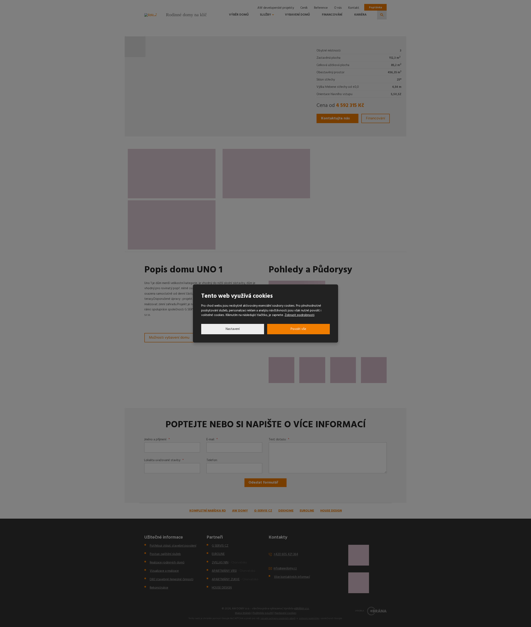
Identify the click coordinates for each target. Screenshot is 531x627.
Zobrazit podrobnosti (299, 315)
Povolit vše (298, 329)
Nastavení (233, 329)
